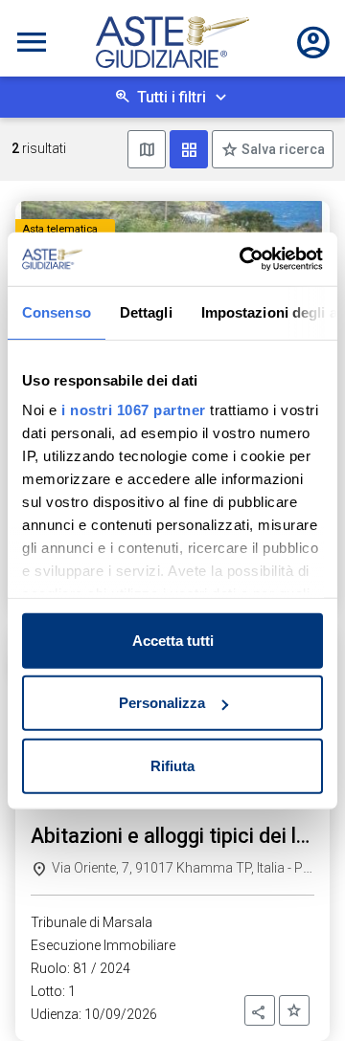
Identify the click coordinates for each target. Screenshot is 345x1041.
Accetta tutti (173, 639)
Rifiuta (172, 765)
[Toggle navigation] (32, 42)
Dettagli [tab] (146, 311)
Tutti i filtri (171, 97)
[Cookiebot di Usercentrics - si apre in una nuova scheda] (243, 259)
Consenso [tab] (56, 311)
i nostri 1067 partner (133, 410)
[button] (259, 1010)
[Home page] (172, 42)
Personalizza (162, 703)
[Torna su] (299, 995)
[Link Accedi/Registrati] (313, 42)
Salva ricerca (282, 149)
